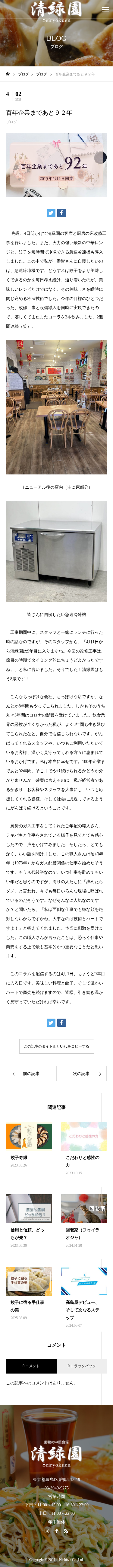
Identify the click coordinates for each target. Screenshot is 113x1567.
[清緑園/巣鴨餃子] (56, 1454)
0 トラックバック (82, 1366)
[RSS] (66, 1531)
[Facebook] (57, 1531)
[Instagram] (47, 1531)
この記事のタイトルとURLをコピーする (56, 1046)
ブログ (11, 122)
